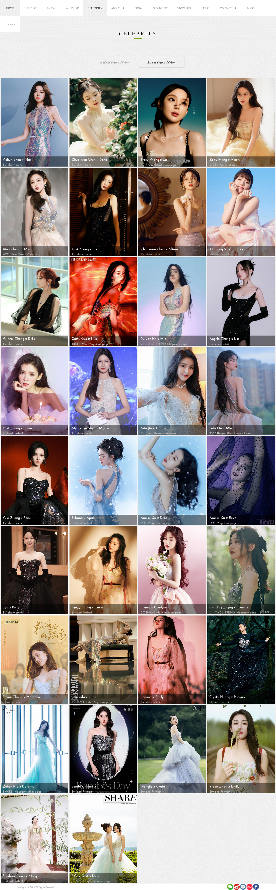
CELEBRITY (95, 8)
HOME (10, 8)
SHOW (138, 8)
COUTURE (31, 8)
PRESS (205, 8)
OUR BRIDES (160, 8)
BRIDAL (51, 8)
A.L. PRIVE (72, 8)
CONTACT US (228, 8)
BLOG (250, 8)
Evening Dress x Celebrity (161, 62)
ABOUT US (117, 8)
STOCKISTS (184, 8)
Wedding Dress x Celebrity (114, 62)
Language (10, 24)
